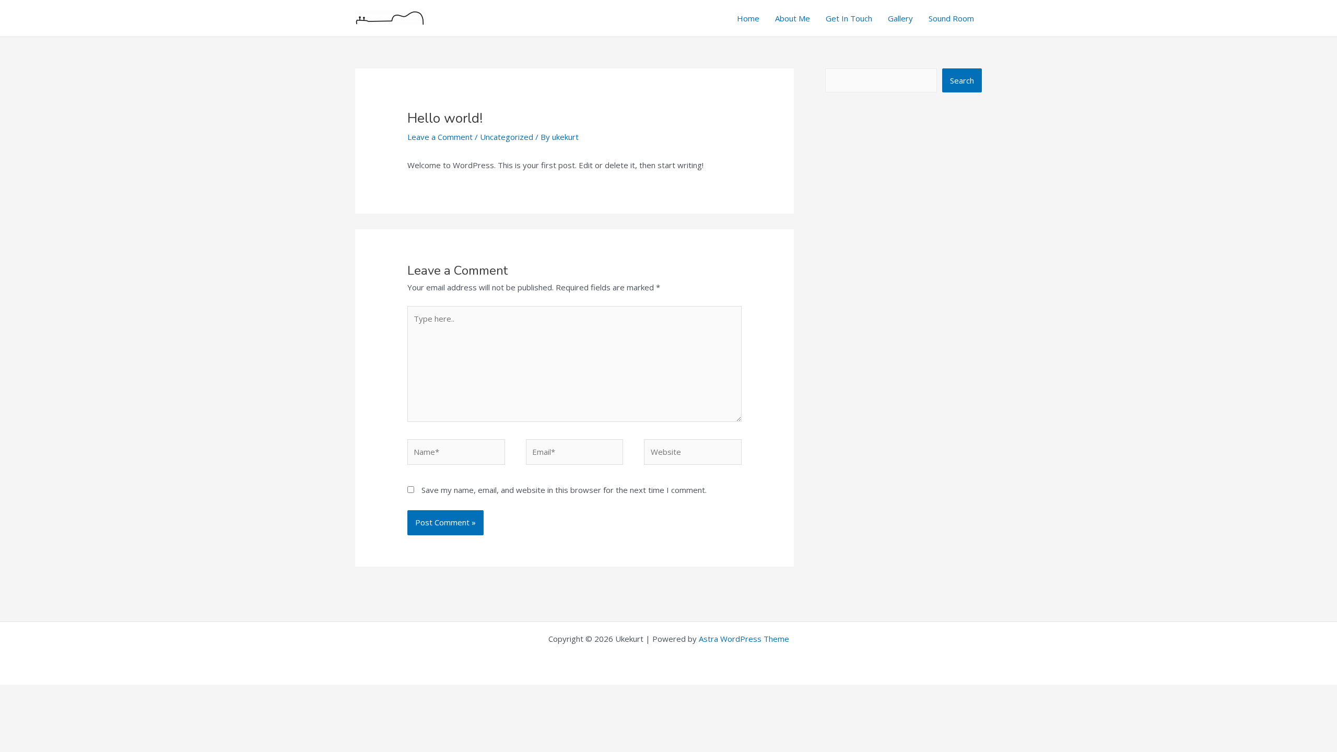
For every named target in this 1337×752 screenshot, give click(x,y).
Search (962, 80)
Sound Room (951, 18)
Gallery (900, 18)
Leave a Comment (440, 137)
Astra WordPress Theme (744, 638)
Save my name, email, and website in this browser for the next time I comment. (564, 490)
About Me (792, 18)
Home (748, 18)
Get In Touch (849, 18)
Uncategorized (506, 137)
